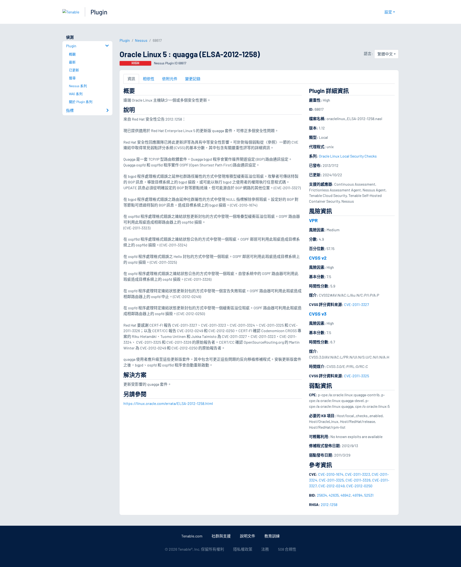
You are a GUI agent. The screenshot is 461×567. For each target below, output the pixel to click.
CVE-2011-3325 (356, 375)
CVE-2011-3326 (358, 480)
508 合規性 (287, 549)
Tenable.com (191, 536)
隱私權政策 (242, 549)
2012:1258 (329, 504)
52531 (369, 495)
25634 (322, 495)
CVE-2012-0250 (359, 485)
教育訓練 (272, 536)
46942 (345, 495)
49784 (357, 495)
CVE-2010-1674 (330, 474)
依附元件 (169, 78)
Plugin (99, 12)
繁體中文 (385, 54)
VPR (313, 220)
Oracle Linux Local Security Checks (348, 156)
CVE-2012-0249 (331, 485)
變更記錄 (192, 78)
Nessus (141, 40)
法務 (265, 549)
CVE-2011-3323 (357, 474)
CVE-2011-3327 (356, 304)
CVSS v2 (318, 258)
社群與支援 (221, 536)
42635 (334, 495)
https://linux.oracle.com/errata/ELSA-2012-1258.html (168, 403)
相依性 (148, 78)
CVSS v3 (318, 314)
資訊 (131, 78)
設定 (388, 12)
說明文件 (247, 536)
